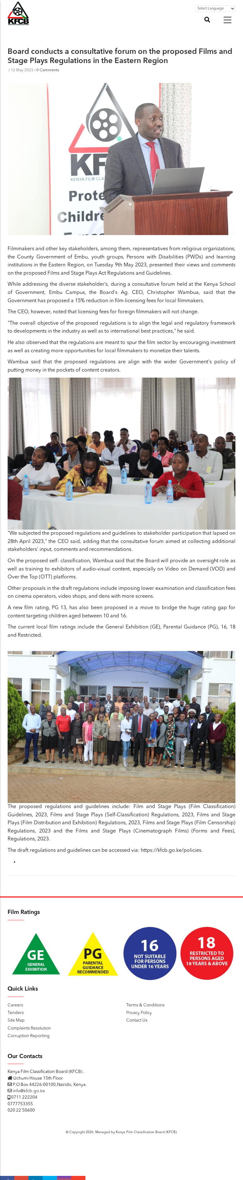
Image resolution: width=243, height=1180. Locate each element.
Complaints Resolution (29, 1028)
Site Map (16, 1020)
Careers (15, 1005)
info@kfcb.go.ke (28, 1091)
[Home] (18, 21)
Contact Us (136, 1020)
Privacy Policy (139, 1013)
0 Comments (47, 70)
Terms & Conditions (145, 1005)
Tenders (16, 1013)
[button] (227, 20)
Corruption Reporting (29, 1036)
